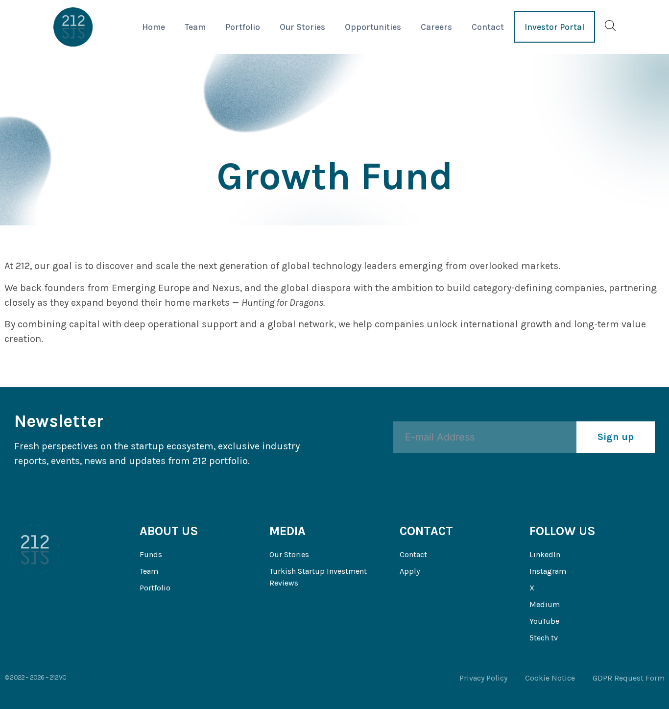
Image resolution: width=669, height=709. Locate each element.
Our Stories (302, 27)
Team (195, 27)
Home (153, 27)
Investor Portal (554, 27)
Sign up (615, 436)
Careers (436, 27)
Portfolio (242, 27)
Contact (488, 27)
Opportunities (373, 27)
